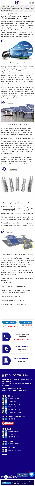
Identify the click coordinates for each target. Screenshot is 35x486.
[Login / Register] (30, 3)
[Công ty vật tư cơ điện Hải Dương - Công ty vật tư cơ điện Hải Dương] (17, 3)
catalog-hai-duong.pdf (19, 304)
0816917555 (11, 450)
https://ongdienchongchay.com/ (15, 300)
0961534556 (11, 404)
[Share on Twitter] (1, 313)
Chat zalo (6, 483)
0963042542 (11, 401)
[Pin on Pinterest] (8, 313)
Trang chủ (4, 6)
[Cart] (33, 3)
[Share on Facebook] (4, 313)
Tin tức (12, 6)
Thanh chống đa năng (7, 141)
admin (5, 14)
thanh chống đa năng (17, 94)
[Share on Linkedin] (11, 313)
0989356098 (28, 325)
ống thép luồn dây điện (11, 264)
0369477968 (11, 407)
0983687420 (11, 326)
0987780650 (11, 434)
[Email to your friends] (14, 313)
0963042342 (11, 409)
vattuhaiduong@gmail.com (13, 388)
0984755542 (11, 412)
